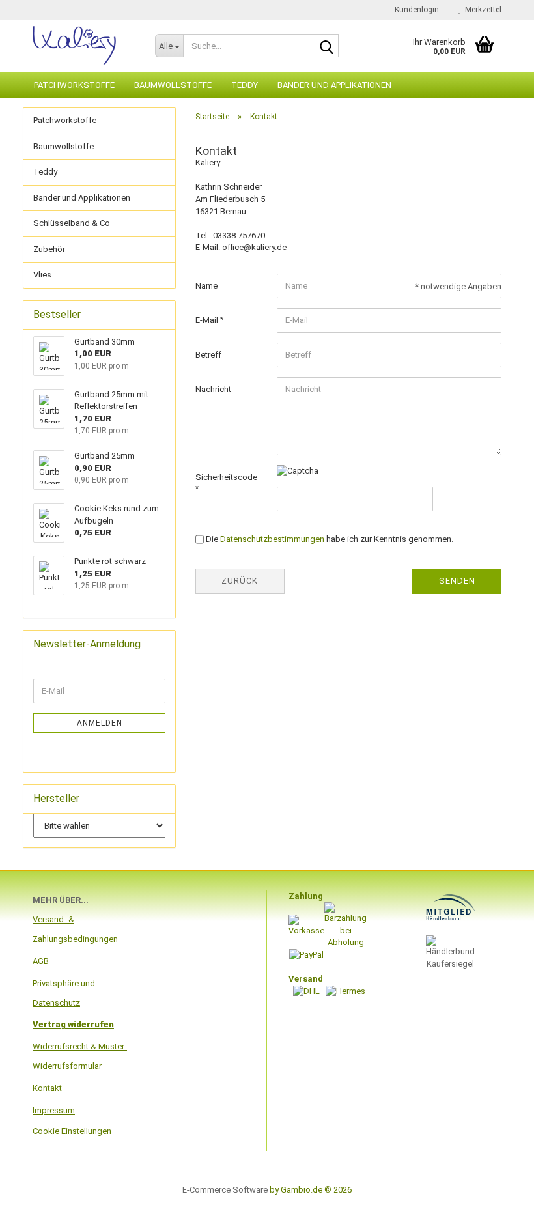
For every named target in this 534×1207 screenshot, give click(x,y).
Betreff (208, 355)
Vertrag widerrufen (73, 1024)
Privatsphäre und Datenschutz (64, 993)
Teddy (244, 85)
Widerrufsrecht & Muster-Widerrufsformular (80, 1056)
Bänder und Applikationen (334, 85)
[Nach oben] (498, 1187)
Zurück (239, 581)
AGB (41, 961)
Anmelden (99, 723)
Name (206, 286)
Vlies (42, 274)
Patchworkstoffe (74, 85)
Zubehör (49, 249)
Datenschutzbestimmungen (272, 539)
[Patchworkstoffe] (84, 46)
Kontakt (47, 1088)
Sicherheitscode (226, 477)
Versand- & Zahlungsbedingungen (75, 929)
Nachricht (213, 389)
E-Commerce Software (225, 1190)
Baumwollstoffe (173, 85)
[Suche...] (326, 46)
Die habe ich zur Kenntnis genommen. (329, 539)
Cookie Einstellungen (72, 1131)
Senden (457, 581)
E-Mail (207, 320)
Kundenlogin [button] (415, 9)
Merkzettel (481, 9)
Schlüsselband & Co (71, 223)
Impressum (54, 1110)
